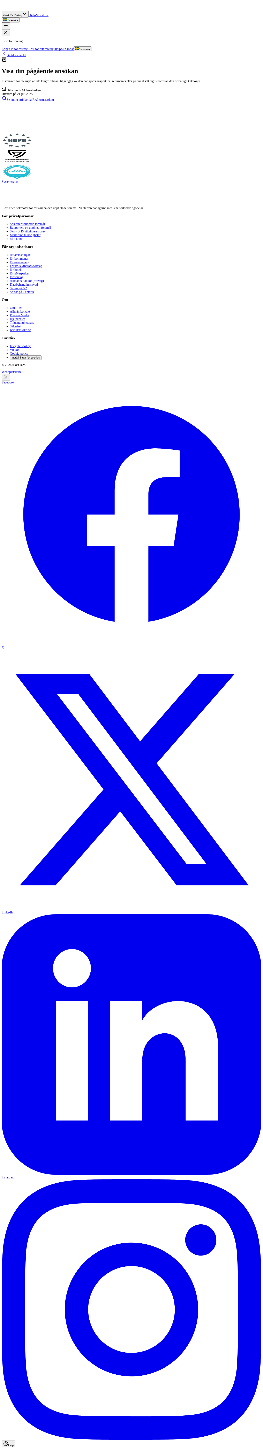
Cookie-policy (19, 353)
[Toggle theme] (6, 377)
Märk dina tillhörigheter (25, 235)
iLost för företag (12, 15)
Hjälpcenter (17, 319)
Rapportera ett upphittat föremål (30, 227)
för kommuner (19, 258)
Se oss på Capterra (22, 292)
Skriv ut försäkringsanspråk (27, 231)
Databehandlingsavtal (24, 284)
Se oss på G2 (18, 288)
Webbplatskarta (12, 372)
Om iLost (16, 307)
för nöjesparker (19, 273)
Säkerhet (15, 326)
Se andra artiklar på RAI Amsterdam (30, 99)
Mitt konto (16, 238)
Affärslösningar (20, 255)
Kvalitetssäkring (20, 330)
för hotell (16, 269)
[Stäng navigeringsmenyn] (6, 32)
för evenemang (19, 262)
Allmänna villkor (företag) (27, 281)
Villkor (14, 350)
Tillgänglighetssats (22, 322)
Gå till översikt (16, 55)
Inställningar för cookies (26, 357)
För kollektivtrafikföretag (26, 266)
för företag (16, 277)
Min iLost (42, 15)
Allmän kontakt (20, 311)
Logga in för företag (15, 49)
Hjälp (32, 15)
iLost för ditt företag (41, 49)
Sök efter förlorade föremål (27, 224)
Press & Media (19, 315)
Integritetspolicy (20, 346)
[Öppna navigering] (6, 25)
